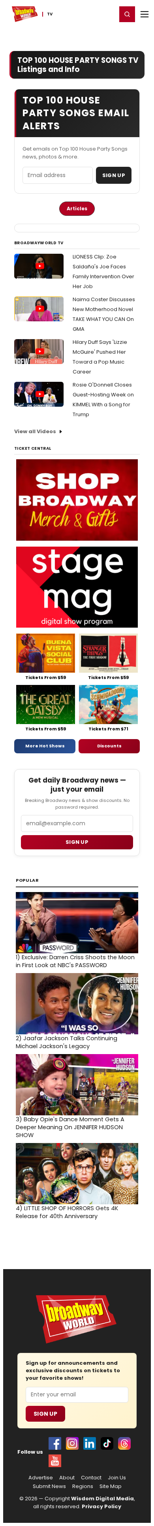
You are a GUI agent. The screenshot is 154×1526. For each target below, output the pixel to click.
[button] (127, 14)
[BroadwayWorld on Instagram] (72, 1443)
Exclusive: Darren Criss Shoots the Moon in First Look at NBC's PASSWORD (75, 961)
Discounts (109, 746)
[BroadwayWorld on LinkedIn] (90, 1443)
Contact (91, 1477)
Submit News (49, 1486)
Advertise (40, 1477)
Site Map (111, 1486)
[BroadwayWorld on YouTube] (55, 1461)
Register (84, 14)
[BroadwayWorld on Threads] (124, 1443)
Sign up (77, 842)
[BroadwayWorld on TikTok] (107, 1443)
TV (50, 14)
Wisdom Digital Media (102, 1498)
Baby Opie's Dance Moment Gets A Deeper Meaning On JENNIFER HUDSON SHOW (70, 1127)
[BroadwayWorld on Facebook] (55, 1443)
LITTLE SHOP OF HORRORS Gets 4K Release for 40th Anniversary (67, 1212)
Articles (77, 208)
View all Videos (35, 431)
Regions (82, 1486)
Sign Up (113, 175)
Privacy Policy (101, 1506)
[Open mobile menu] (144, 14)
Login (107, 14)
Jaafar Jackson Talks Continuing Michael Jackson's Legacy (66, 1042)
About (67, 1477)
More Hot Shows (45, 746)
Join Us (117, 1477)
